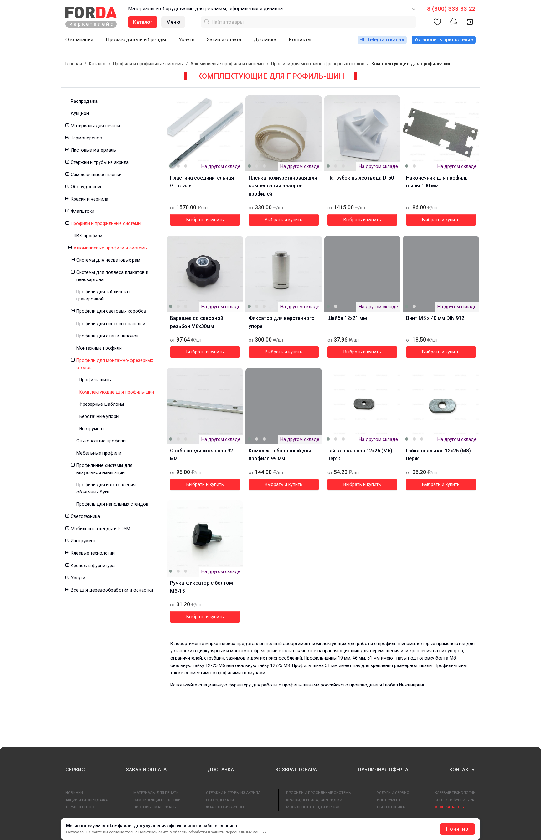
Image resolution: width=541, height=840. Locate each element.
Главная (73, 63)
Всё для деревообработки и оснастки (112, 590)
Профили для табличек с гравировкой (103, 295)
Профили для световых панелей (110, 323)
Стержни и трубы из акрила (100, 162)
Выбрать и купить (205, 219)
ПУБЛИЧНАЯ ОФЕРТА (383, 770)
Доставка (265, 40)
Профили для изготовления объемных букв (106, 488)
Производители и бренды (136, 40)
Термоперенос (86, 138)
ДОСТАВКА (221, 770)
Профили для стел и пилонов (107, 336)
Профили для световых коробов (111, 311)
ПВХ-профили (88, 235)
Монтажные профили (99, 348)
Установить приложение (443, 40)
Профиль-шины (95, 380)
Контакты (300, 40)
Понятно (457, 829)
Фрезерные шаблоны (101, 404)
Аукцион (80, 113)
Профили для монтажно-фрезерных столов (317, 63)
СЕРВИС (75, 770)
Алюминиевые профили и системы (227, 63)
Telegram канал (385, 40)
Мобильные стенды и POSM (100, 528)
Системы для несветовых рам (108, 260)
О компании (79, 40)
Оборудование (87, 187)
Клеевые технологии (93, 553)
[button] (66, 126)
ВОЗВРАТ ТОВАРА (296, 770)
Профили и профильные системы (148, 63)
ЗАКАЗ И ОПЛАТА (146, 770)
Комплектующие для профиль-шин (116, 392)
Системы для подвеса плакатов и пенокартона (112, 276)
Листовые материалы (93, 150)
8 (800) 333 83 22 (451, 8)
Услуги (186, 40)
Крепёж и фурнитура (93, 565)
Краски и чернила (89, 199)
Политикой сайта (153, 832)
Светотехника (85, 516)
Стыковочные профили (101, 441)
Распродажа (84, 101)
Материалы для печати (95, 125)
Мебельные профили (98, 453)
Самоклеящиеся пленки (96, 174)
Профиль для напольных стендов (112, 504)
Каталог (97, 63)
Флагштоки (82, 211)
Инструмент (91, 428)
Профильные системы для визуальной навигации (104, 469)
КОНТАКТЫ (462, 770)
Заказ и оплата (224, 40)
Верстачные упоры (99, 416)
